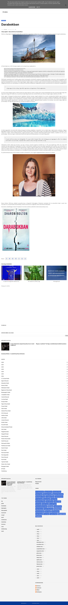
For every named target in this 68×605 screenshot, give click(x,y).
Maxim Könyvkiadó (5, 438)
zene (2, 526)
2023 (2, 369)
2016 (38, 577)
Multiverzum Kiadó (5, 445)
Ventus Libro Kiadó (5, 464)
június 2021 (39, 555)
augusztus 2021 (40, 551)
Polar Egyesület (4, 454)
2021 (2, 364)
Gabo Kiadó (4, 408)
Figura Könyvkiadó (5, 403)
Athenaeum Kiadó (5, 387)
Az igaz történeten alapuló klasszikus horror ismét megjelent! (22, 344)
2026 (2, 376)
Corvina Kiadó (4, 399)
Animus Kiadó (4, 385)
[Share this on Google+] (12, 258)
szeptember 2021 (40, 548)
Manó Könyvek (4, 436)
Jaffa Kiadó (4, 417)
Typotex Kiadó (4, 461)
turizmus (3, 524)
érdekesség (4, 528)
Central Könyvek (5, 397)
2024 (2, 371)
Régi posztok (38, 481)
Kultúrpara (39, 591)
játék (2, 503)
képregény (3, 508)
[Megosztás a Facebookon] (6, 258)
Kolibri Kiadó (4, 422)
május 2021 (39, 557)
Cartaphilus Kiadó (5, 394)
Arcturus (5, 29)
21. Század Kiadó (5, 378)
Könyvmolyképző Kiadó (6, 427)
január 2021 (39, 566)
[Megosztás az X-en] (9, 258)
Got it (38, 7)
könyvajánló (4, 510)
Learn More (32, 7)
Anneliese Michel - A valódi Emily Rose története (13, 353)
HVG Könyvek (4, 413)
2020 (2, 362)
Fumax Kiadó (4, 406)
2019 (38, 571)
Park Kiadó (3, 450)
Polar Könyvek (4, 457)
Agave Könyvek (4, 380)
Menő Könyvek (4, 441)
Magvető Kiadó (4, 434)
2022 (2, 367)
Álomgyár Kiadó (5, 466)
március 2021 (40, 561)
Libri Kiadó (3, 429)
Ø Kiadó (3, 468)
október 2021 (40, 546)
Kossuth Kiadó (4, 424)
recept (2, 515)
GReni (38, 589)
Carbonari (39, 587)
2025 (2, 373)
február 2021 (39, 564)
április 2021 (39, 559)
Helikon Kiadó (4, 415)
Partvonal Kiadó (5, 452)
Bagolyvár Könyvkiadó (6, 390)
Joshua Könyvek (5, 420)
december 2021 (40, 542)
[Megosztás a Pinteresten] (25, 258)
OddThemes (29, 603)
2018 (38, 573)
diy (2, 501)
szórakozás (4, 519)
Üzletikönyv (4, 471)
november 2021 (40, 544)
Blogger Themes (43, 603)
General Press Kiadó (6, 410)
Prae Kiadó (3, 459)
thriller (4, 20)
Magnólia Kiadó (5, 431)
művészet (3, 512)
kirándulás (3, 505)
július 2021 (39, 553)
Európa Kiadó (4, 401)
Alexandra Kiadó (5, 383)
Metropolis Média (5, 443)
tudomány (3, 521)
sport (2, 517)
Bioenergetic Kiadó (5, 392)
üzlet (2, 531)
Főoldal (37, 483)
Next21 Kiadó (4, 448)
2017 (38, 575)
